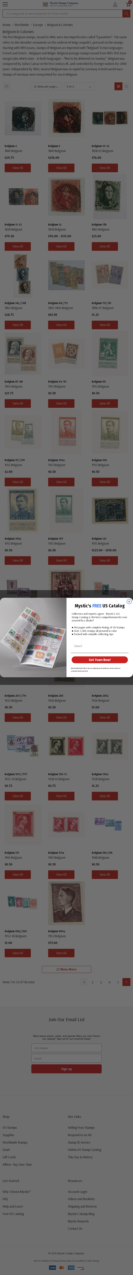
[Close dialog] (129, 602)
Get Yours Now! (99, 660)
